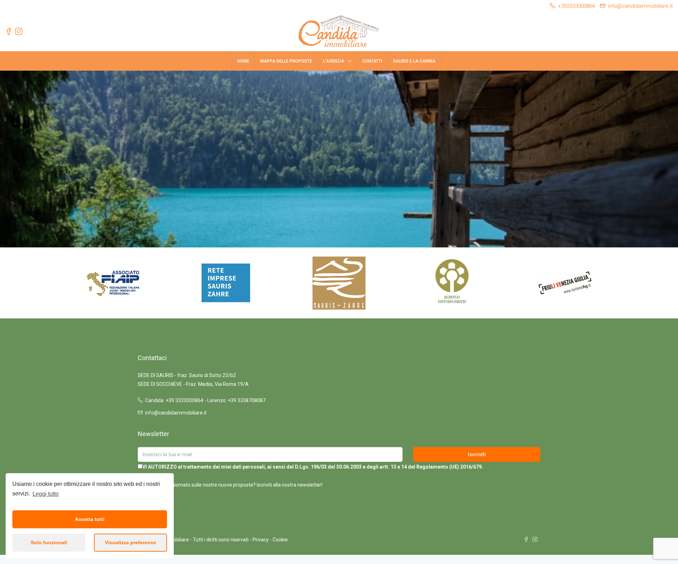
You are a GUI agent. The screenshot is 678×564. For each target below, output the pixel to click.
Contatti (372, 61)
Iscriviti (477, 454)
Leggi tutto (45, 494)
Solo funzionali (49, 542)
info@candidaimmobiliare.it (176, 413)
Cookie (280, 539)
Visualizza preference (130, 542)
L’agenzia (333, 61)
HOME (243, 61)
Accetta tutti (90, 519)
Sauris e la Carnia (414, 61)
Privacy (260, 539)
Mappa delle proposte (286, 61)
